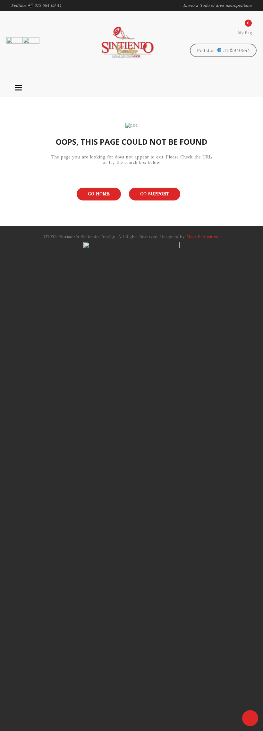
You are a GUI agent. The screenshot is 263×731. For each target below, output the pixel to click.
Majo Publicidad (202, 236)
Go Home (99, 194)
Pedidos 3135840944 (223, 50)
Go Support (154, 194)
